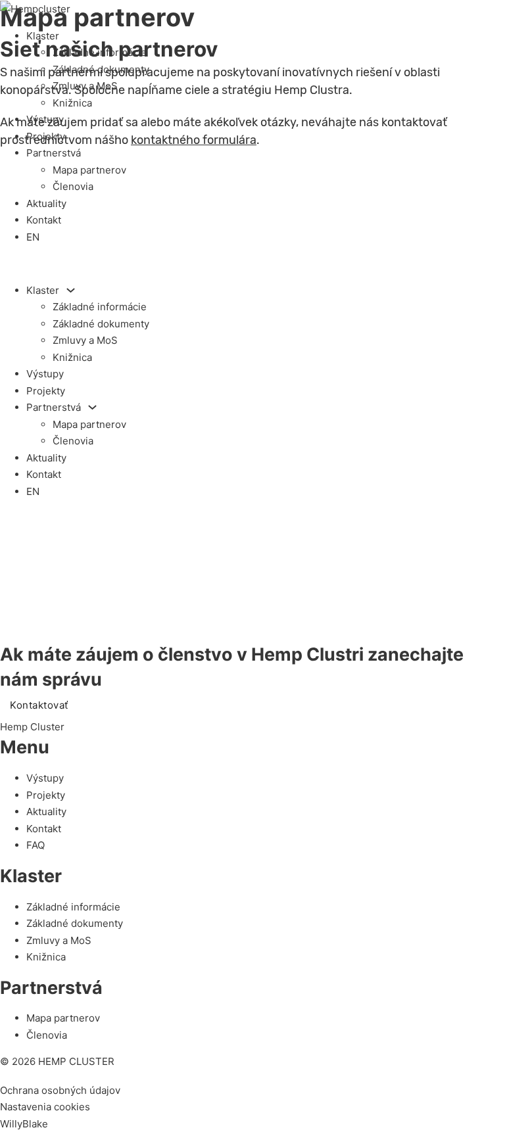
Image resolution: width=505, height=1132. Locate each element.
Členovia (73, 186)
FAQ (35, 845)
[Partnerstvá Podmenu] (92, 407)
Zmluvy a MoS (85, 86)
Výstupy (45, 119)
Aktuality (46, 203)
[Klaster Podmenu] (71, 290)
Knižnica (72, 103)
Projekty (45, 136)
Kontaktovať (39, 705)
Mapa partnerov (89, 170)
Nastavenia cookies (45, 1106)
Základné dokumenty (101, 69)
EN (32, 237)
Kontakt (43, 220)
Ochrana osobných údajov (60, 1090)
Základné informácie (100, 52)
